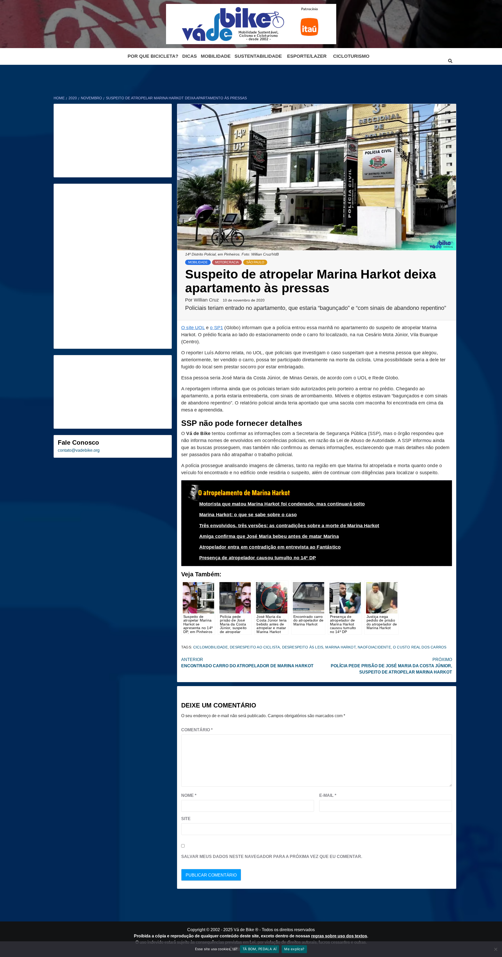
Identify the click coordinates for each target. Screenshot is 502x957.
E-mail (327, 795)
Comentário (197, 730)
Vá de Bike (244, 929)
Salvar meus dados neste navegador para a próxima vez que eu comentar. (271, 856)
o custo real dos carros (419, 647)
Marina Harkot (340, 647)
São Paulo (255, 262)
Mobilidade (216, 56)
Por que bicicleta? (153, 56)
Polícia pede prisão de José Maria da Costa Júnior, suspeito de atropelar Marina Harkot (391, 665)
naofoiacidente (374, 647)
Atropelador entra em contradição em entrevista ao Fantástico (270, 547)
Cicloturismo (351, 56)
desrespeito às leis (302, 647)
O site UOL (193, 327)
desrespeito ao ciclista (255, 647)
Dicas (189, 56)
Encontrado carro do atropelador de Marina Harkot (247, 662)
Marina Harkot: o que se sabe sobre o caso (248, 514)
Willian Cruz (207, 300)
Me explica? (294, 949)
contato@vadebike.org (79, 450)
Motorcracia (227, 262)
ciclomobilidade (210, 647)
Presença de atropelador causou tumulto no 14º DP (257, 557)
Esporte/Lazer (307, 56)
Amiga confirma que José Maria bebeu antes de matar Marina (269, 536)
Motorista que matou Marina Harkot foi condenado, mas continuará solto (282, 504)
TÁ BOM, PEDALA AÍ (259, 949)
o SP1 (216, 327)
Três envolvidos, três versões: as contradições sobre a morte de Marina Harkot (289, 525)
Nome (188, 795)
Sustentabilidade (258, 56)
